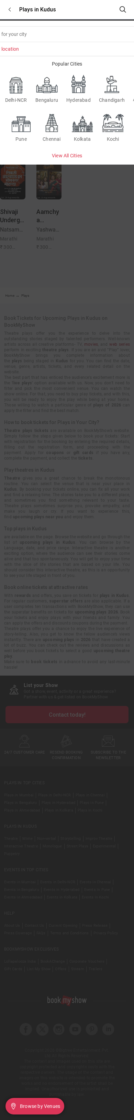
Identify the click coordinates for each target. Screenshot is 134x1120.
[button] (9, 9)
